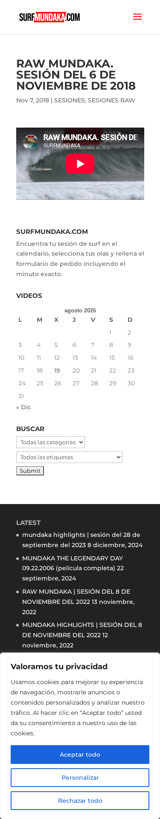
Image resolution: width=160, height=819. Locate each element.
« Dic (23, 407)
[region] (80, 736)
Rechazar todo (80, 800)
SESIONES (69, 100)
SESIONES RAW (111, 100)
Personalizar (80, 777)
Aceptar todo (80, 754)
